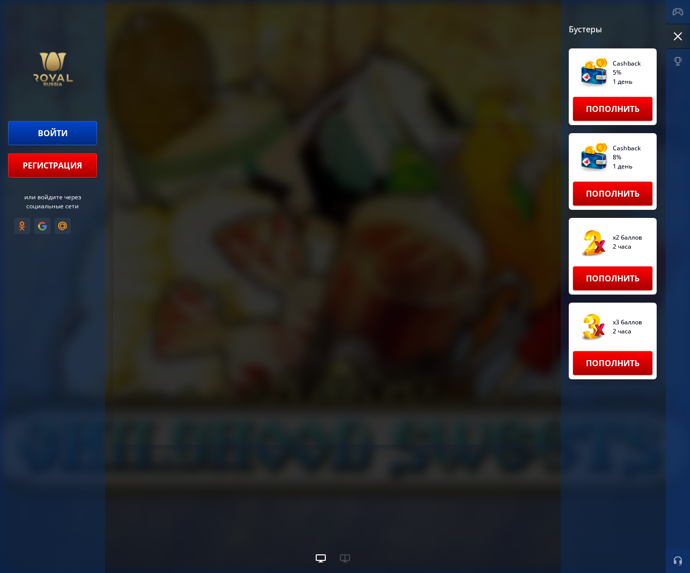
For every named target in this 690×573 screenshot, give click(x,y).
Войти (53, 133)
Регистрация (52, 165)
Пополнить (612, 108)
